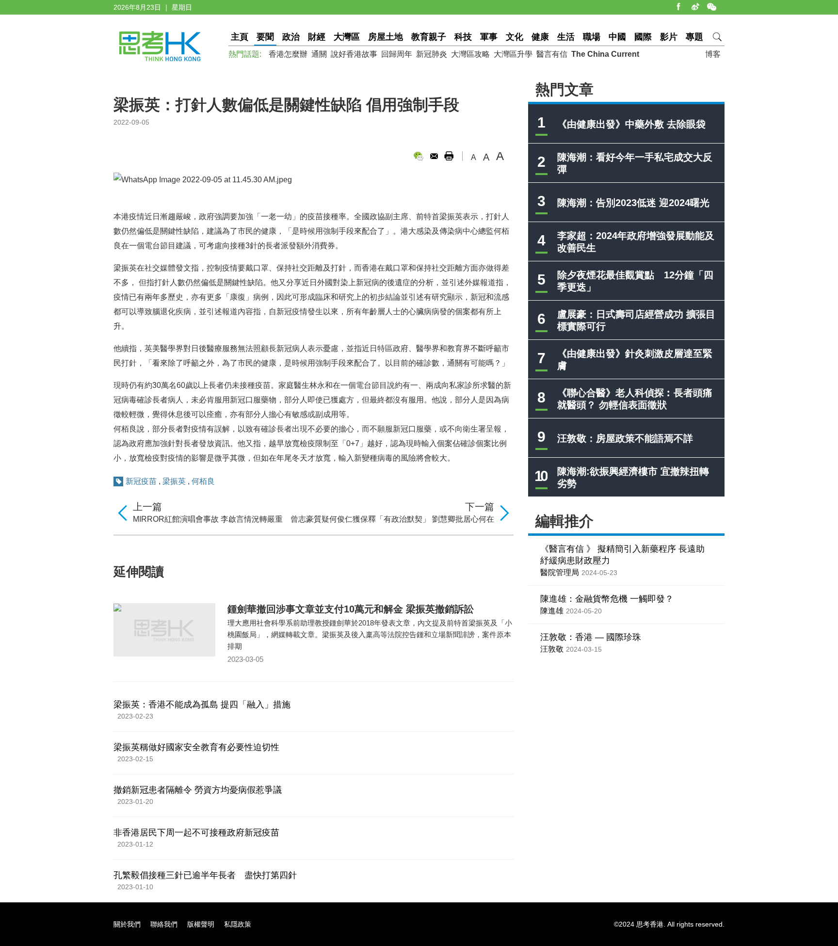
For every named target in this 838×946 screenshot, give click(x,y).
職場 (591, 37)
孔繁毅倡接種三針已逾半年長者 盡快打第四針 (205, 875)
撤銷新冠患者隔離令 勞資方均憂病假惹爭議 (197, 790)
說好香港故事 (354, 54)
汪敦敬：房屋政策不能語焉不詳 (625, 438)
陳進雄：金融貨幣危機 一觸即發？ (607, 599)
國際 (643, 37)
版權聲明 (200, 924)
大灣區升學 (513, 54)
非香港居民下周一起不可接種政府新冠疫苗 (196, 832)
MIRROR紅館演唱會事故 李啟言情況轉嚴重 (208, 519)
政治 (291, 37)
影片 (668, 37)
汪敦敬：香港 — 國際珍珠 (590, 637)
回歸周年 (396, 54)
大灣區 (347, 37)
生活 (566, 37)
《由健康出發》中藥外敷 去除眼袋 (631, 124)
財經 (316, 37)
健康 (540, 37)
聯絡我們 (163, 924)
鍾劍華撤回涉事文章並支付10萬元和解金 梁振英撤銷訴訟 (350, 609)
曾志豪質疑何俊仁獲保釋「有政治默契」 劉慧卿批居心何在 (392, 519)
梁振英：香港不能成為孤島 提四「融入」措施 (201, 704)
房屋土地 (385, 37)
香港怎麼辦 (288, 54)
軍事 (489, 37)
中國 (617, 37)
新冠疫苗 (141, 481)
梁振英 (174, 481)
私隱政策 (237, 924)
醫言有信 (551, 54)
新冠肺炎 (431, 54)
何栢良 (203, 481)
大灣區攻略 (470, 54)
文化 (514, 37)
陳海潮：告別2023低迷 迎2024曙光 (633, 202)
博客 (713, 54)
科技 (463, 37)
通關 (319, 54)
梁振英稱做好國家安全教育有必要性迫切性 (196, 747)
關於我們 (127, 924)
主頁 (239, 37)
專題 (694, 37)
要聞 (265, 37)
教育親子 (428, 37)
